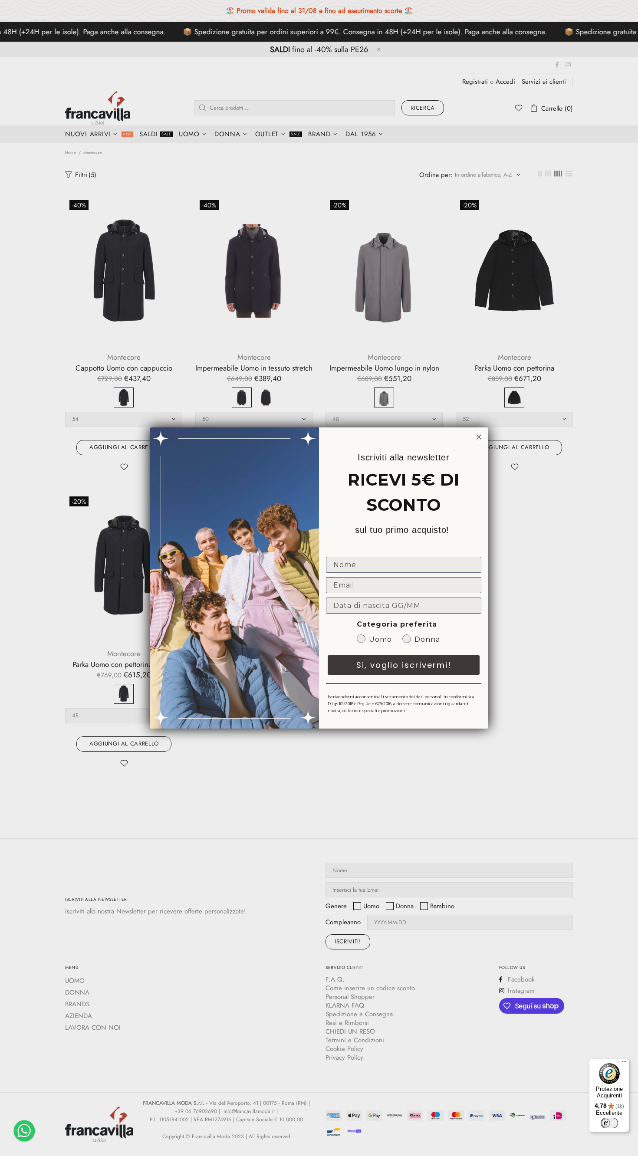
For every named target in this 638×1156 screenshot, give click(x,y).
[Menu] (624, 1063)
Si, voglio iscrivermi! (403, 665)
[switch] (609, 1123)
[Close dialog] (479, 437)
